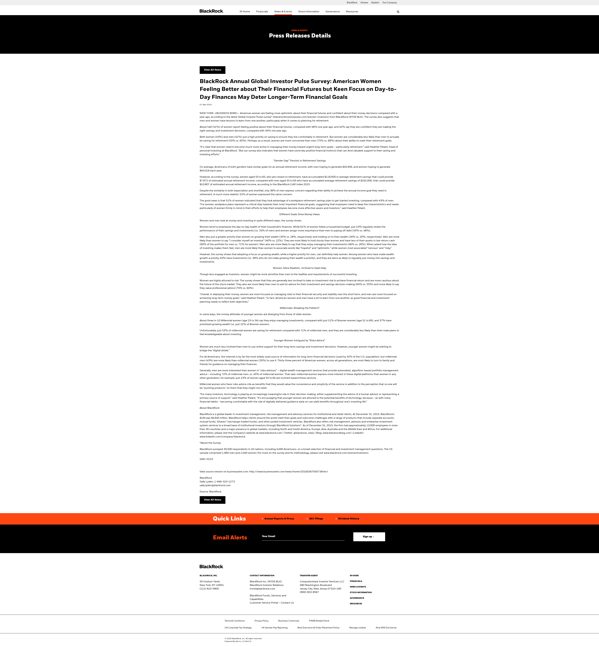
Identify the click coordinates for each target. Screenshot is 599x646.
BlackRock (352, 3)
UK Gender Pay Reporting (274, 628)
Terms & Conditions (235, 621)
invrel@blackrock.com (262, 589)
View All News (212, 70)
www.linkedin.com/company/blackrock (222, 437)
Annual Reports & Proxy (279, 519)
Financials (262, 11)
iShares (364, 3)
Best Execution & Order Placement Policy (318, 628)
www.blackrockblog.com (337, 433)
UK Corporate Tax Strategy (238, 628)
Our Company (389, 3)
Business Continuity (288, 621)
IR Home (245, 11)
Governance (333, 11)
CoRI (293, 184)
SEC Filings (316, 519)
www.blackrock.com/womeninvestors (345, 453)
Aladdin (375, 3)
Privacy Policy (261, 621)
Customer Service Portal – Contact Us (272, 603)
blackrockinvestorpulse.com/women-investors (301, 117)
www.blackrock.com (270, 433)
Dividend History (348, 519)
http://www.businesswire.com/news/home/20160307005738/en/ (288, 472)
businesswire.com (237, 472)
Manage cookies (357, 628)
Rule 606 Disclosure (386, 628)
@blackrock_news (303, 433)
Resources (352, 11)
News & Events (283, 11)
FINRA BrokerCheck (319, 621)
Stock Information (308, 11)
